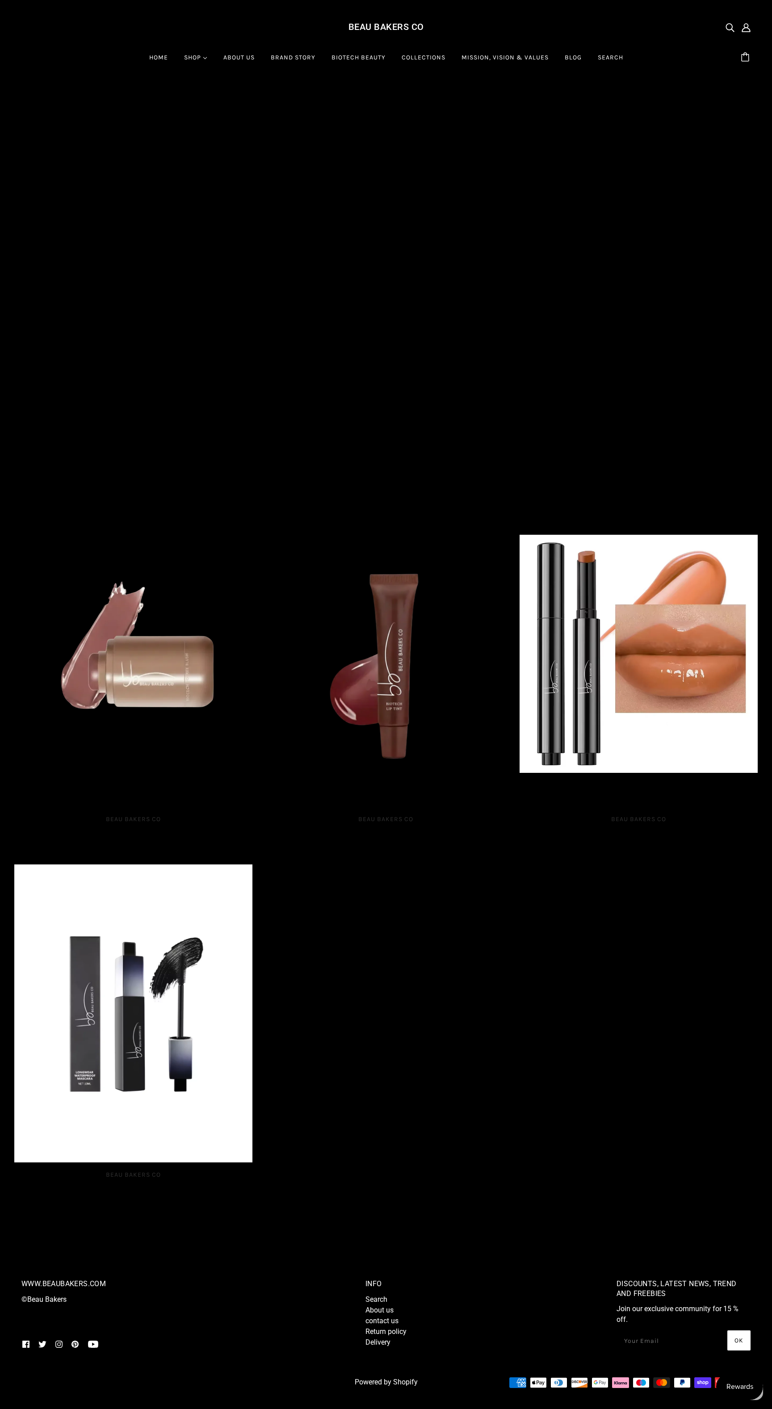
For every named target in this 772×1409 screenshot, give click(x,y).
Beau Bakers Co (386, 26)
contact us (382, 1321)
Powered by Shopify (386, 1382)
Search (376, 1299)
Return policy (386, 1331)
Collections (72, 99)
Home (30, 99)
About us (379, 1310)
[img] (730, 27)
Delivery (377, 1342)
